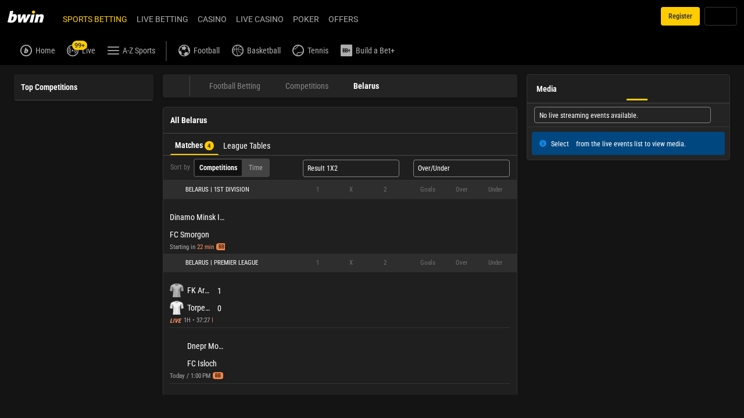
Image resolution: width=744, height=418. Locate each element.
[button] (340, 190)
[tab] (194, 144)
